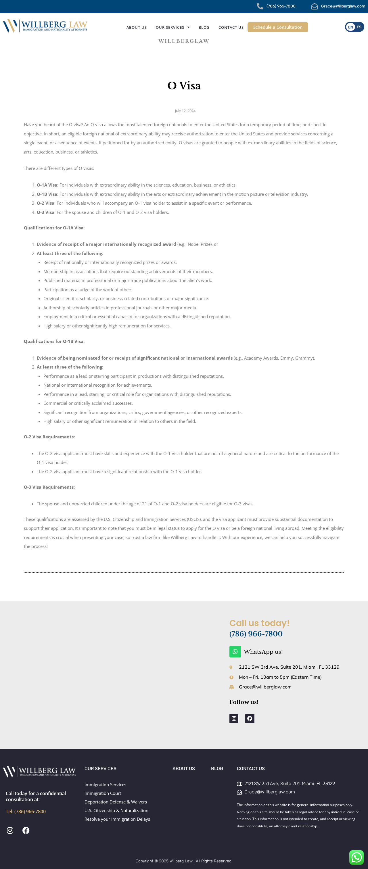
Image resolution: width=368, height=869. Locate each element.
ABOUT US (183, 768)
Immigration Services (105, 784)
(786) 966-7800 (256, 634)
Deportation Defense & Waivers (116, 802)
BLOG (217, 768)
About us (136, 27)
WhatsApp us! (263, 652)
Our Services (170, 27)
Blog (204, 27)
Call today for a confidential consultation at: (36, 802)
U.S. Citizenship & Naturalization (116, 810)
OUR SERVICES (100, 768)
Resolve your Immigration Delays (117, 819)
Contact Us (231, 27)
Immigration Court (103, 793)
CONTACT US (251, 768)
